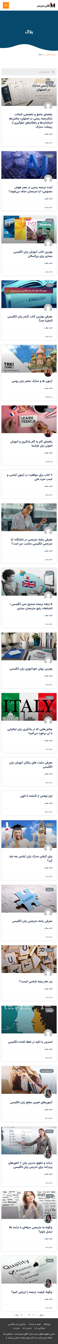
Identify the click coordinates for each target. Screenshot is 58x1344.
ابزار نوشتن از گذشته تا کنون (36, 796)
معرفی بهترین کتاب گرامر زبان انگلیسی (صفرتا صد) (29, 318)
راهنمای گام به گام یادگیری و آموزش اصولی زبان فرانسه (31, 443)
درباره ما (16, 1328)
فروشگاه (47, 1324)
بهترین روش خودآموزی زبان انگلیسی (31, 668)
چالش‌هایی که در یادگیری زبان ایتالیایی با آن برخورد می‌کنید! (29, 731)
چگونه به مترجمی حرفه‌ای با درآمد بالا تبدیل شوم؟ (30, 1229)
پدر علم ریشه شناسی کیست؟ (35, 981)
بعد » (16, 1315)
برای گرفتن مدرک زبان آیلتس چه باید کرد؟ (30, 858)
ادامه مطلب (48, 134)
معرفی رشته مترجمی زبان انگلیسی (32, 921)
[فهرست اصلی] (6, 5)
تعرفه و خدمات (34, 1324)
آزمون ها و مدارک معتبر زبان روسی (32, 381)
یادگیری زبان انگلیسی (17, 1324)
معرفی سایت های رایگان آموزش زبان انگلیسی (30, 764)
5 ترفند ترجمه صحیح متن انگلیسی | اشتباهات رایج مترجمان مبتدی (31, 606)
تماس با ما (27, 1328)
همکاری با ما (39, 1328)
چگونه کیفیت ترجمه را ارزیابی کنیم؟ (31, 1292)
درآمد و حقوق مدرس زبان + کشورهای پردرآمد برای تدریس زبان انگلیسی (30, 1165)
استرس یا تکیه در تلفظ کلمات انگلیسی (30, 1042)
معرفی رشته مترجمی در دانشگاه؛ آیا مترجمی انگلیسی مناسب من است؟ (31, 541)
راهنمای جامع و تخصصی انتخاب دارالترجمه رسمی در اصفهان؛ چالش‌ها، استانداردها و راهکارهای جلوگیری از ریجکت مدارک (30, 120)
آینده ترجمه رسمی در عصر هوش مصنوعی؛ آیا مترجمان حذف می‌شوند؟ (30, 189)
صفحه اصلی (51, 54)
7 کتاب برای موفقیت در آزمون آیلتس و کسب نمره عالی (29, 477)
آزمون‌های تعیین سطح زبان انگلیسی (31, 1102)
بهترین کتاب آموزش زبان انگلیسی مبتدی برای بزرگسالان (32, 254)
